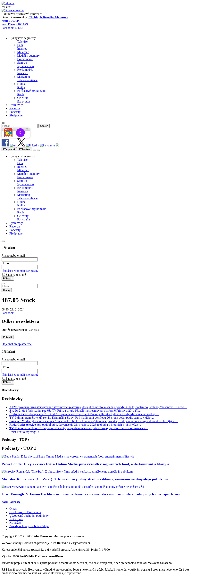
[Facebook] (6, 145)
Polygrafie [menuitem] (23, 101)
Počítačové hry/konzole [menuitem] (31, 90)
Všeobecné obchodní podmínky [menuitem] (29, 515)
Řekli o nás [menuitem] (16, 519)
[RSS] (13, 145)
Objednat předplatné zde (17, 344)
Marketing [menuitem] (23, 76)
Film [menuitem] (20, 45)
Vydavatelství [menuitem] (25, 66)
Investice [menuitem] (22, 73)
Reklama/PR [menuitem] (25, 69)
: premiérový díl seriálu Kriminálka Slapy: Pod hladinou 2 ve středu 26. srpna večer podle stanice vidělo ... (81, 417)
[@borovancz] (21, 145)
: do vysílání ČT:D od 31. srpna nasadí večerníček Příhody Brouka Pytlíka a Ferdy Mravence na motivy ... (84, 414)
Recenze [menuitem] (14, 108)
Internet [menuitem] (22, 48)
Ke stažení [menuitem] (15, 522)
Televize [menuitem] (22, 41)
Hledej (6, 290)
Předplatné (9, 149)
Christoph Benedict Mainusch (48, 17)
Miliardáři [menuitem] (23, 52)
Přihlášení (24, 149)
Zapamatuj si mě (15, 274)
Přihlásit (7, 270)
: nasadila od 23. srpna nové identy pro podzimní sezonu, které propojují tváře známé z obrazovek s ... (78, 428)
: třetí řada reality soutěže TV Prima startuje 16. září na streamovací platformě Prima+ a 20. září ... (75, 410)
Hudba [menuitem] (21, 83)
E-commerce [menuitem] (25, 59)
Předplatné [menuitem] (15, 115)
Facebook (8, 313)
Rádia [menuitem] (20, 94)
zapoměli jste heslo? (26, 270)
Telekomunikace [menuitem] (27, 80)
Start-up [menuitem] (22, 62)
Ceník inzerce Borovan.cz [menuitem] (25, 512)
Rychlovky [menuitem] (16, 104)
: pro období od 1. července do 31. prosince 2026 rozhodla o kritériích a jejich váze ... (75, 424)
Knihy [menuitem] (21, 87)
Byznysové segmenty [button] (22, 38)
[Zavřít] (3, 241)
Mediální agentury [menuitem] (28, 55)
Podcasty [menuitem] (15, 111)
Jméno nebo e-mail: (14, 255)
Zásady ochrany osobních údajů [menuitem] (29, 526)
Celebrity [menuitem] (23, 97)
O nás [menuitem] (13, 508)
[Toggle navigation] (38, 150)
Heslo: (6, 263)
